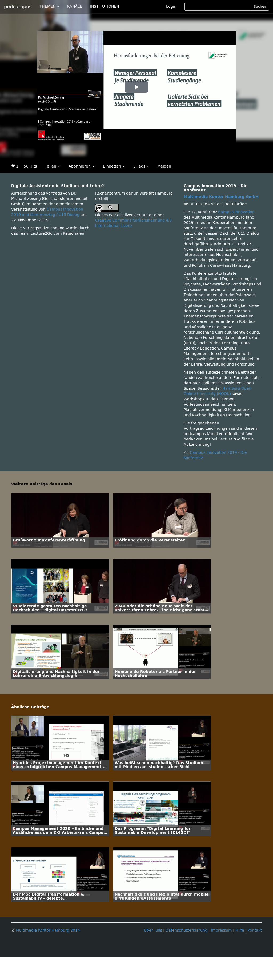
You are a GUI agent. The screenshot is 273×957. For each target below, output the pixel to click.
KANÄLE (74, 6)
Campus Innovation (236, 212)
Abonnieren (80, 166)
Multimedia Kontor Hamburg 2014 (48, 930)
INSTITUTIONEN (104, 6)
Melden (164, 166)
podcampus (17, 7)
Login (171, 6)
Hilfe (239, 930)
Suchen (260, 7)
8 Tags (139, 166)
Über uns (153, 930)
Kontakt (255, 930)
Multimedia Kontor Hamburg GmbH (221, 197)
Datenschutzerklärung (186, 930)
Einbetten (112, 166)
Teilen (51, 166)
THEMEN (48, 6)
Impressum (221, 930)
